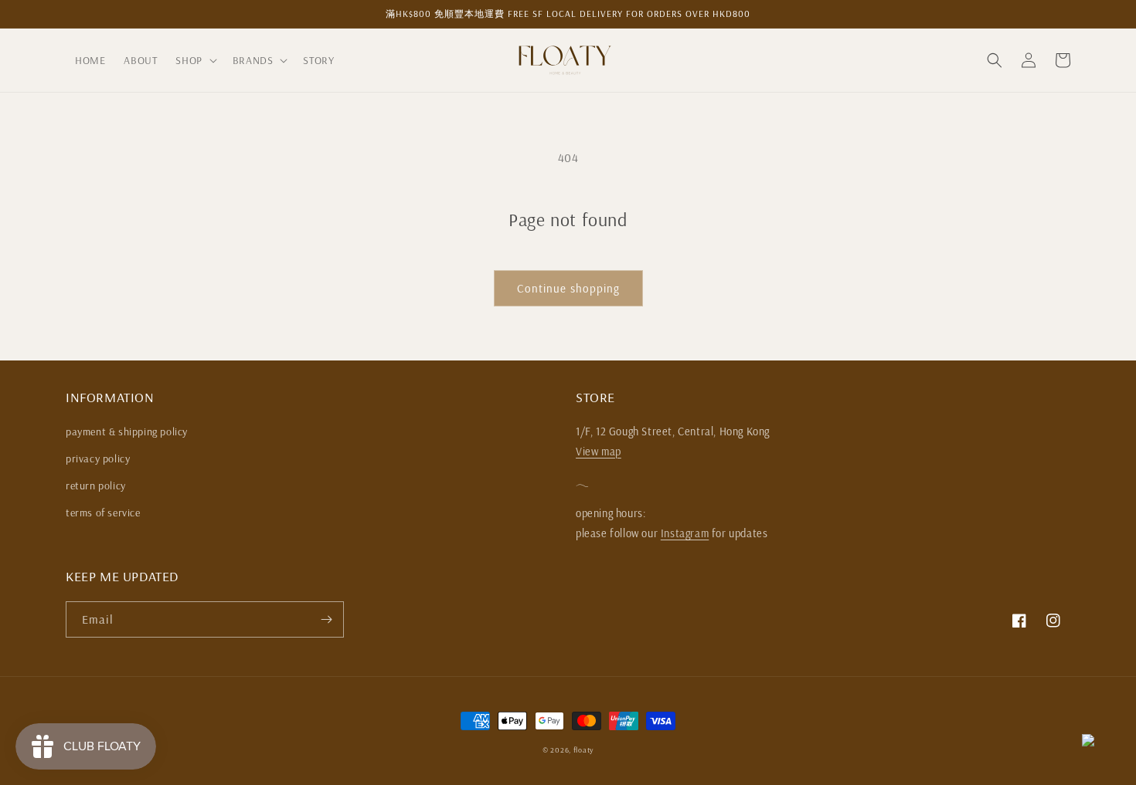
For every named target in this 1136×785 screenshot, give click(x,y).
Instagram (685, 533)
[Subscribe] (326, 619)
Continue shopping (568, 288)
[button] (194, 60)
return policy (96, 485)
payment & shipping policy (127, 431)
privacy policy (98, 458)
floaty (583, 750)
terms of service (103, 512)
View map (598, 451)
